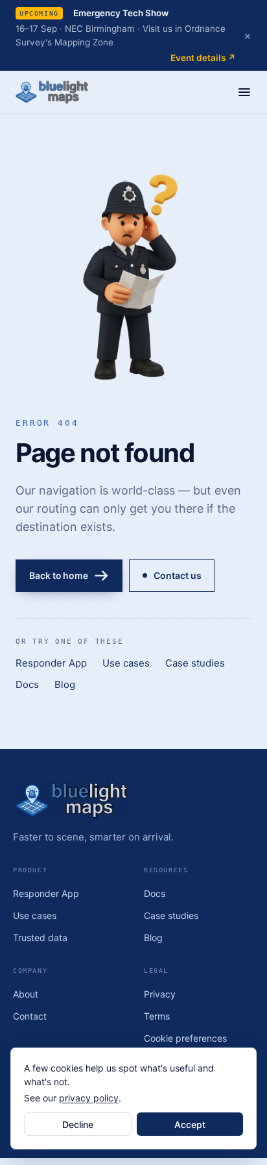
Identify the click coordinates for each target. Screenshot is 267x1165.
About (25, 993)
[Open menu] (244, 92)
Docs (27, 684)
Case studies (195, 663)
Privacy (160, 993)
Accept (189, 1124)
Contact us (177, 575)
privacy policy (89, 1097)
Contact (30, 1016)
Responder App (51, 663)
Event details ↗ (203, 58)
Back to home (58, 575)
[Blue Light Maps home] (133, 800)
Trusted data (40, 937)
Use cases (126, 663)
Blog (64, 684)
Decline (77, 1124)
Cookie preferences (185, 1038)
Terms (157, 1016)
